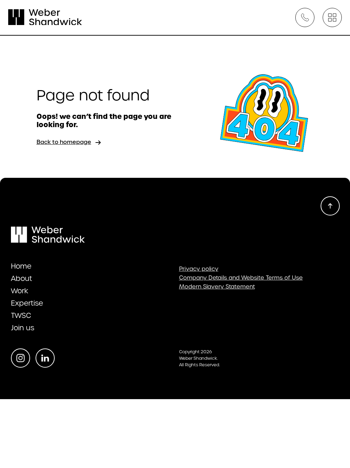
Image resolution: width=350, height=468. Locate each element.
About (21, 278)
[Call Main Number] (304, 17)
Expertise (27, 303)
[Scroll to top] (330, 205)
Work (19, 290)
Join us (22, 327)
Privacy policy (198, 269)
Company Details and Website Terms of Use (241, 278)
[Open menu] (332, 17)
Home (21, 266)
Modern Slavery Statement (217, 287)
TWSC (21, 315)
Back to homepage (64, 142)
